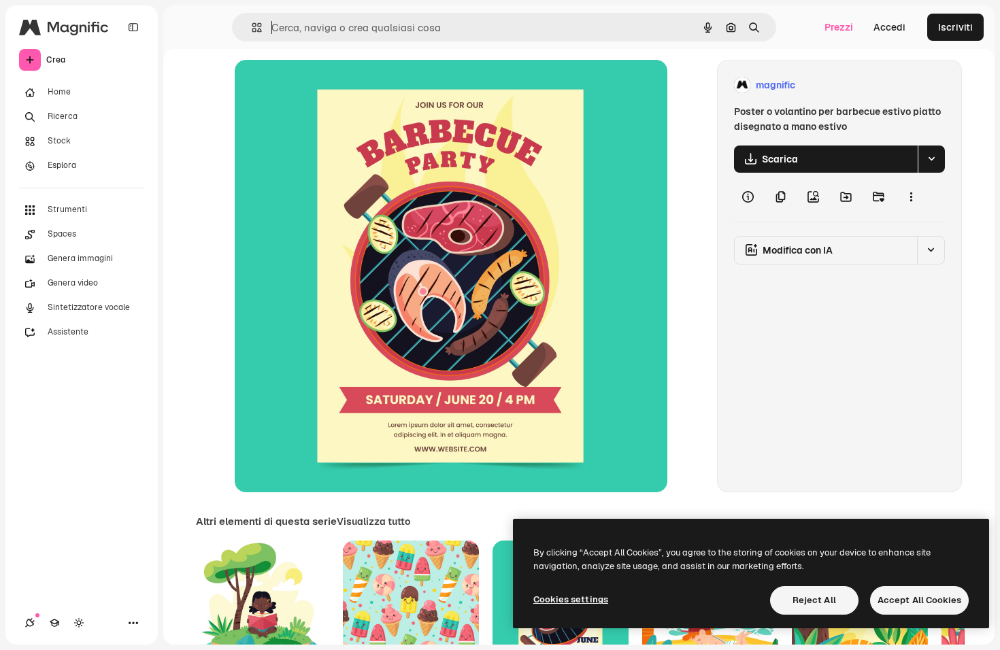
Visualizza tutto (373, 521)
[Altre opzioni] (910, 197)
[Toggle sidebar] (133, 27)
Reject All (814, 600)
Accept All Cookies (919, 600)
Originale (324, 85)
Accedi (889, 27)
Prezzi (838, 27)
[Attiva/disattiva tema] (79, 623)
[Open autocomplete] (251, 27)
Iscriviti (955, 27)
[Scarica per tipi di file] (931, 159)
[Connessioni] (30, 623)
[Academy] (54, 623)
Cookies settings (570, 599)
